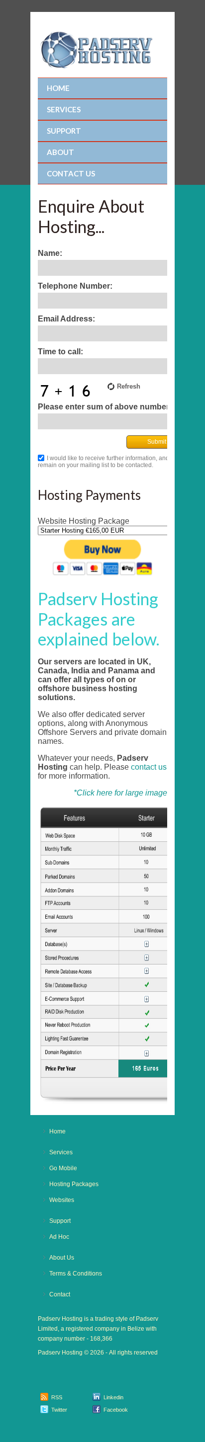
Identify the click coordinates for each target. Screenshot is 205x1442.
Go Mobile (63, 1168)
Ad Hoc (59, 1236)
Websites (61, 1200)
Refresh (128, 386)
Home (58, 87)
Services (64, 109)
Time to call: (60, 351)
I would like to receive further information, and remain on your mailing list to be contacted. (103, 462)
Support (64, 130)
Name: (50, 253)
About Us (61, 1257)
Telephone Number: (75, 286)
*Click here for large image (120, 793)
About (60, 152)
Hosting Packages (74, 1184)
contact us (149, 767)
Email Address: (66, 319)
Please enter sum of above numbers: (107, 406)
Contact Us (71, 173)
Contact (59, 1294)
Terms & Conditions (75, 1273)
